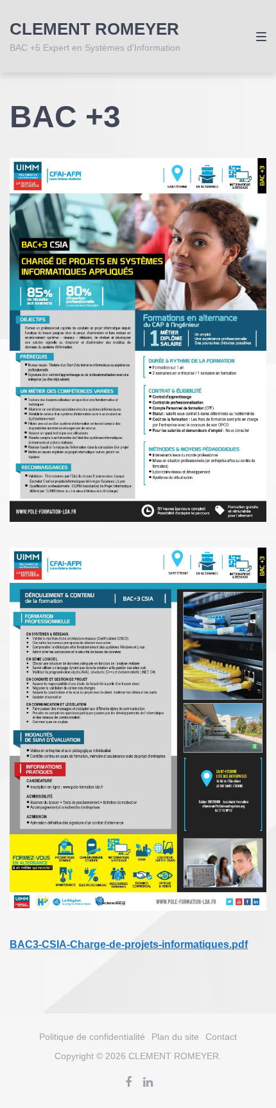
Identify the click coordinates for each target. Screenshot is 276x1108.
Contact (221, 1037)
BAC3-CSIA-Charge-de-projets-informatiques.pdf (129, 944)
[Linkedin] (147, 1082)
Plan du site (175, 1037)
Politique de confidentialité (92, 1037)
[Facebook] (128, 1082)
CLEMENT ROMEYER (94, 29)
